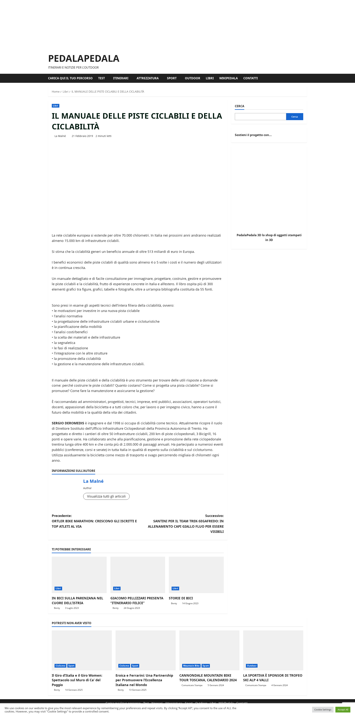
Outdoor (192, 78)
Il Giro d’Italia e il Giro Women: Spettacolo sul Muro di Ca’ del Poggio (77, 680)
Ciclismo (60, 665)
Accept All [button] (343, 709)
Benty (57, 608)
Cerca (239, 106)
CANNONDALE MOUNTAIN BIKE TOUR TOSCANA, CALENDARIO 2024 (208, 677)
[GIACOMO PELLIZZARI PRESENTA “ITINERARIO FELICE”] (137, 575)
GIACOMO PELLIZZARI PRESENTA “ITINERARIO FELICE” (136, 600)
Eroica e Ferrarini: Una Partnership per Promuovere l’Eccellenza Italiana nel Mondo (144, 680)
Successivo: (186, 523)
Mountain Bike (191, 665)
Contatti (250, 78)
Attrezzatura (148, 78)
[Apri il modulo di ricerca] (306, 78)
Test (101, 78)
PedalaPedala (83, 58)
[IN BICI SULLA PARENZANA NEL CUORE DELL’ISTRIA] (79, 575)
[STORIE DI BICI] (196, 575)
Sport (172, 78)
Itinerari (120, 78)
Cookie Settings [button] (322, 709)
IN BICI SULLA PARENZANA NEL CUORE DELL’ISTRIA (77, 600)
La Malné (60, 136)
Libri (210, 78)
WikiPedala (228, 78)
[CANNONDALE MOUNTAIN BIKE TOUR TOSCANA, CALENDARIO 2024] (209, 650)
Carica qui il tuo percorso (70, 78)
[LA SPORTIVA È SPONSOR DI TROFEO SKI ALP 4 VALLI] (273, 650)
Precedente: (94, 521)
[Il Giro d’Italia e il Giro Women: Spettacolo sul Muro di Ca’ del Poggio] (82, 650)
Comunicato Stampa (192, 685)
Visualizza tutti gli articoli (106, 496)
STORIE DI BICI (181, 598)
